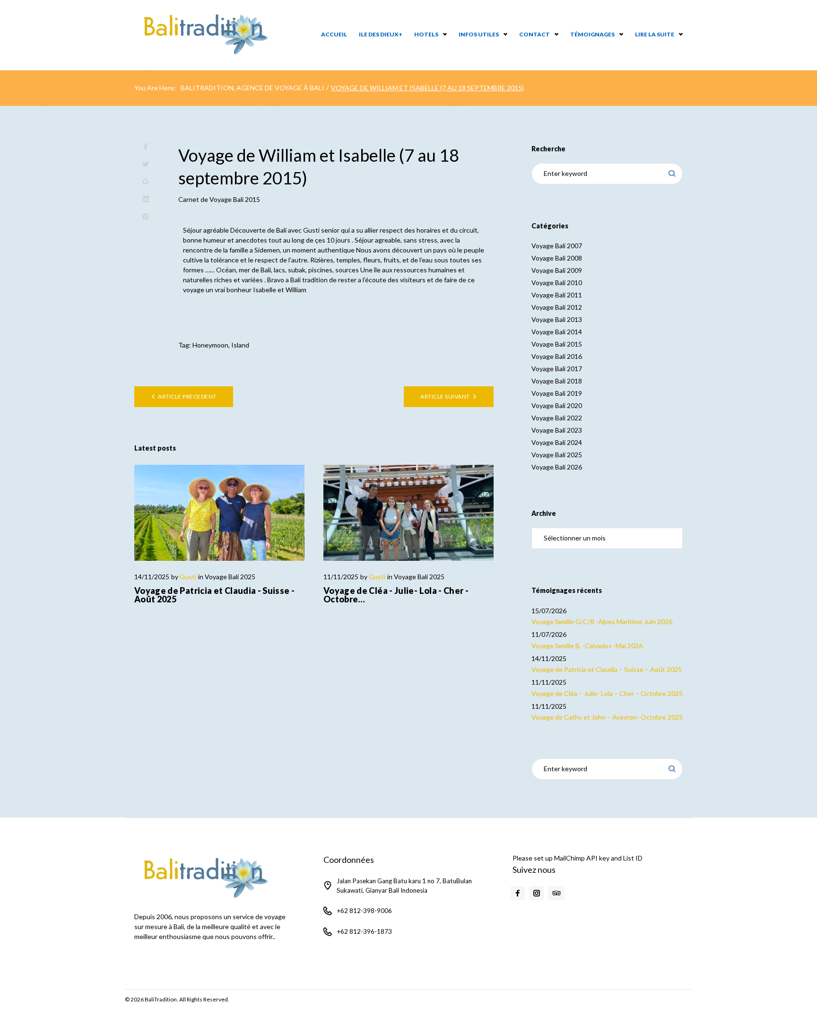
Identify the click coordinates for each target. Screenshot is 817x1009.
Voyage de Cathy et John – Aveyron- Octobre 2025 (607, 717)
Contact (534, 34)
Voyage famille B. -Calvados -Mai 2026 (587, 646)
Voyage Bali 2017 (556, 369)
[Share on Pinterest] (145, 217)
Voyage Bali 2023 (556, 430)
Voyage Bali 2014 (556, 332)
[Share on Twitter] (145, 164)
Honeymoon (210, 345)
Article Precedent (187, 396)
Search (672, 173)
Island (240, 345)
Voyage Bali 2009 (556, 270)
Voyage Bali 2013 (556, 319)
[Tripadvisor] (556, 893)
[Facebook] (518, 893)
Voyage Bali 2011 (556, 295)
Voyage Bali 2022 (556, 418)
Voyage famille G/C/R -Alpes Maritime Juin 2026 (601, 622)
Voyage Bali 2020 (556, 405)
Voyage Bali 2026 (556, 467)
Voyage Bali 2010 (556, 282)
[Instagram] (537, 893)
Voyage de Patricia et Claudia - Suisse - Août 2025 (214, 594)
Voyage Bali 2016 (556, 356)
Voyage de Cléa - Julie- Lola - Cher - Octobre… (396, 594)
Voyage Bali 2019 (556, 393)
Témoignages (592, 34)
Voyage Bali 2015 (234, 199)
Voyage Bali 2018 (556, 381)
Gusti (188, 577)
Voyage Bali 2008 (556, 258)
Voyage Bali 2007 (556, 246)
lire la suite (654, 34)
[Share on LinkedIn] (145, 199)
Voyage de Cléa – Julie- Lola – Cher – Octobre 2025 (607, 693)
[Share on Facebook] (145, 147)
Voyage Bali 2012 (556, 307)
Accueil (334, 34)
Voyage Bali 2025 (230, 577)
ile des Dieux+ (380, 34)
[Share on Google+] (145, 182)
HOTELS (426, 34)
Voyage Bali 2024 (556, 442)
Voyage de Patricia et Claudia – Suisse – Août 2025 (606, 669)
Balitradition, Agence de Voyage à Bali (252, 88)
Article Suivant (444, 396)
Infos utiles (479, 34)
